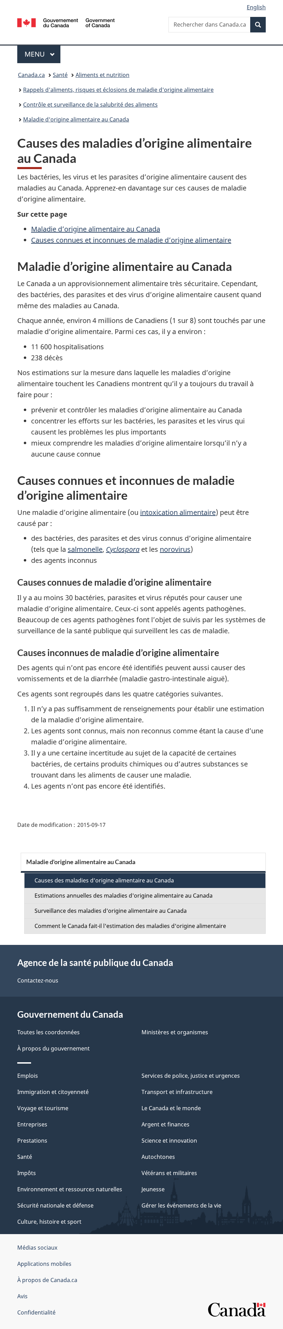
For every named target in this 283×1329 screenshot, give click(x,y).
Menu (42, 54)
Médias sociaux (37, 1247)
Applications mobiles (44, 1264)
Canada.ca (31, 75)
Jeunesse (153, 1189)
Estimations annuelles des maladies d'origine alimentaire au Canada (124, 895)
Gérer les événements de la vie (181, 1205)
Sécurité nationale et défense (55, 1205)
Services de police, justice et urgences (191, 1075)
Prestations (32, 1140)
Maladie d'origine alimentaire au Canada (76, 119)
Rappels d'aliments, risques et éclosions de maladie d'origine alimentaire (118, 90)
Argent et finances (165, 1124)
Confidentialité (36, 1312)
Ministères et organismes (175, 1032)
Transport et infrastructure (177, 1092)
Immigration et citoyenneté (53, 1092)
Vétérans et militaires (169, 1173)
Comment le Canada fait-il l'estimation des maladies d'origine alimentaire (130, 926)
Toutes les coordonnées (48, 1032)
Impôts (26, 1173)
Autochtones (158, 1157)
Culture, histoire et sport (49, 1221)
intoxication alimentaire (178, 512)
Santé (60, 75)
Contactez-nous (37, 980)
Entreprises (32, 1124)
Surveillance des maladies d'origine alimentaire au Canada (111, 911)
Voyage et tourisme (42, 1108)
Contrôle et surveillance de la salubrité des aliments (90, 104)
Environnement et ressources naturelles (69, 1189)
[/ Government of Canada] (66, 22)
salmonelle (85, 549)
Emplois (27, 1075)
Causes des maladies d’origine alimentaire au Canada (104, 880)
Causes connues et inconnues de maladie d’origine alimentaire (131, 240)
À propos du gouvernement (53, 1048)
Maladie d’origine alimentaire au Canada (95, 229)
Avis (22, 1296)
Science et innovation (169, 1140)
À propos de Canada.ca (47, 1280)
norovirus (175, 549)
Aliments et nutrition (102, 75)
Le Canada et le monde (171, 1108)
